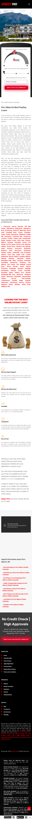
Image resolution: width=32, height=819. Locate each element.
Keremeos (18, 250)
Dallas (3, 240)
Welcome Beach (7, 284)
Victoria (27, 282)
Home (5, 655)
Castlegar (27, 232)
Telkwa (3, 278)
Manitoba (6, 689)
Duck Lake (20, 240)
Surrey (14, 226)
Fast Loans (27, 737)
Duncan (28, 240)
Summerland (26, 276)
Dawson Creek (11, 240)
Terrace (13, 278)
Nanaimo (11, 258)
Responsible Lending (10, 669)
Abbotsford (10, 228)
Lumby (28, 254)
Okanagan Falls (6, 260)
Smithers (27, 274)
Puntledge (12, 268)
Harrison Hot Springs (23, 246)
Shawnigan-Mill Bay (8, 274)
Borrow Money (21, 731)
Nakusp (3, 258)
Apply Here (5, 499)
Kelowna (4, 250)
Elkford (3, 242)
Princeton (4, 268)
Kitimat (3, 252)
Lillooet (3, 254)
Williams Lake (5, 286)
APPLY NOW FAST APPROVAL (16, 87)
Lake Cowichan (25, 252)
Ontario (6, 692)
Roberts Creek (16, 270)
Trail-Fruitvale (25, 278)
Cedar (3, 234)
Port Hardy (11, 264)
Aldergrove (18, 228)
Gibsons (27, 244)
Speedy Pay (14, 751)
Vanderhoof (13, 282)
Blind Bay (23, 230)
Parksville (27, 260)
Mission (27, 256)
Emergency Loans (6, 737)
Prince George (12, 266)
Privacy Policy (8, 666)
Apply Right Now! (8, 663)
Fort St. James (11, 244)
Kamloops (27, 248)
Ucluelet (27, 280)
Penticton (23, 262)
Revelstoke (4, 270)
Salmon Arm (19, 272)
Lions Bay (11, 254)
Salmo (11, 272)
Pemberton (13, 262)
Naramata (20, 258)
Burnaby (20, 226)
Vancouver (6, 226)
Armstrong (8, 230)
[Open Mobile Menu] (29, 4)
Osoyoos (20, 260)
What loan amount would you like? (16, 49)
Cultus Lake (17, 238)
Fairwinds (18, 242)
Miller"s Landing (19, 256)
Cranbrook (27, 236)
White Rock (26, 284)
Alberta (6, 683)
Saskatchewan (8, 694)
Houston (10, 248)
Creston (3, 238)
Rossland (4, 272)
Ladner (9, 252)
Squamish (18, 276)
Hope (3, 248)
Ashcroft (16, 230)
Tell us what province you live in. (16, 78)
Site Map (6, 714)
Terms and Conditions (10, 672)
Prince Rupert (25, 266)
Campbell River (11, 232)
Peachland (4, 262)
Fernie (25, 242)
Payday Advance (6, 739)
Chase (8, 234)
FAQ (5, 706)
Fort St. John (20, 244)
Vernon (21, 282)
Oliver (14, 260)
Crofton (10, 238)
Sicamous (20, 274)
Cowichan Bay (17, 236)
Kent (10, 250)
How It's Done (7, 661)
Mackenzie (4, 256)
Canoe (20, 232)
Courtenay (8, 236)
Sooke (3, 276)
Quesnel (20, 268)
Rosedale (27, 270)
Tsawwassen (5, 280)
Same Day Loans (13, 733)
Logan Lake (20, 254)
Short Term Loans (18, 737)
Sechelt (28, 272)
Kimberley (27, 250)
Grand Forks (11, 246)
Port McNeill (20, 264)
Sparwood (10, 276)
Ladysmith (16, 252)
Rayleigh (27, 268)
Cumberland (26, 238)
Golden (3, 246)
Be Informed (7, 712)
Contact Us (7, 709)
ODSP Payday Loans (23, 735)
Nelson (28, 258)
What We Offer (8, 658)
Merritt (11, 256)
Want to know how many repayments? (16, 68)
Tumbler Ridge (17, 280)
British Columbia (8, 686)
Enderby (10, 242)
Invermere (18, 248)
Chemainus (14, 234)
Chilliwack (22, 234)
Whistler (17, 284)
